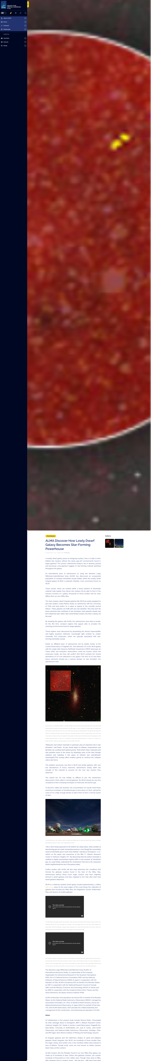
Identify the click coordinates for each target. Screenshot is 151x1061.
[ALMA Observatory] (13, 5)
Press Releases (51, 536)
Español (5, 12)
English (2, 12)
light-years (49, 887)
